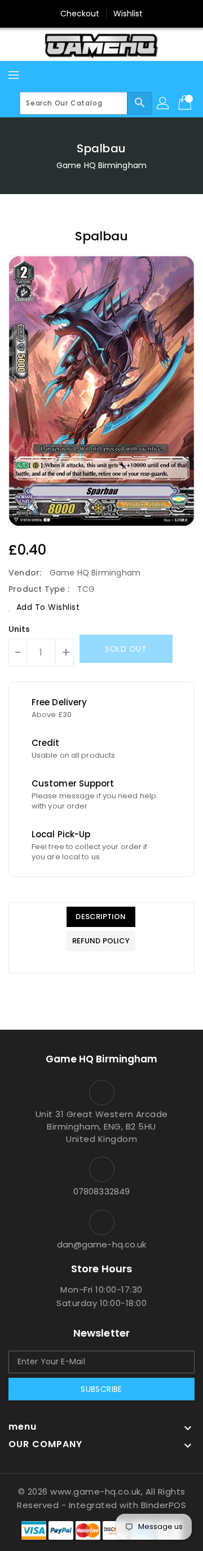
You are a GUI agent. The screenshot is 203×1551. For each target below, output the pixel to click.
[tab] (101, 917)
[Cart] (186, 103)
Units (19, 629)
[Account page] (163, 103)
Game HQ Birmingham (101, 165)
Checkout (80, 13)
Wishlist (128, 13)
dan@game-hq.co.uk (102, 1244)
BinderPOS (164, 1505)
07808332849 (101, 1191)
